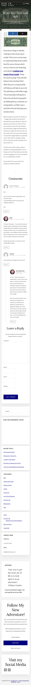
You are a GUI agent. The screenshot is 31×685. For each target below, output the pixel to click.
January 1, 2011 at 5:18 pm (17, 255)
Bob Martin (20, 271)
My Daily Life (6, 500)
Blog (4, 478)
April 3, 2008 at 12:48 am (17, 187)
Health (5, 489)
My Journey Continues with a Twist (12, 463)
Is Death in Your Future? (9, 459)
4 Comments (20, 23)
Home (5, 515)
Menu (27, 3)
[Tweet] (22, 33)
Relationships (6, 503)
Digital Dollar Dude (8, 481)
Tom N (12, 254)
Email (5, 376)
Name (5, 367)
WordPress (13, 682)
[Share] (13, 33)
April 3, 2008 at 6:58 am (17, 219)
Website (5, 386)
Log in (18, 682)
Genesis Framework (24, 680)
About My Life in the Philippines (14, 520)
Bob (11, 218)
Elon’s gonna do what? (9, 452)
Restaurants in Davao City (9, 456)
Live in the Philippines (9, 496)
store (4, 507)
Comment (6, 340)
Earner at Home (7, 21)
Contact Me (6, 528)
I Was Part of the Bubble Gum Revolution (13, 467)
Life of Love (6, 492)
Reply (6, 211)
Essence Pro (14, 680)
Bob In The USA (8, 4)
